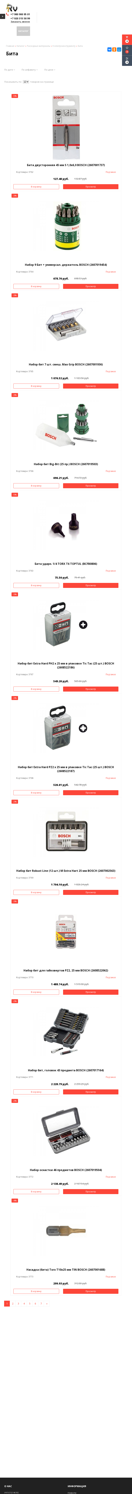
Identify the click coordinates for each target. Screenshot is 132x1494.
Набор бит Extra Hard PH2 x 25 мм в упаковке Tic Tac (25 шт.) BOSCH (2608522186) (66, 665)
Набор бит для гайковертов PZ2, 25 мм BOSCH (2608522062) (66, 970)
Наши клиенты (77, 31)
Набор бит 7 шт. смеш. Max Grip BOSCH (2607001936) (66, 364)
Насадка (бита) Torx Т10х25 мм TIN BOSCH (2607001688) (65, 1270)
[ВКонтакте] (109, 49)
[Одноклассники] (114, 49)
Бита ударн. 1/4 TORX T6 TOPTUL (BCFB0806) (66, 564)
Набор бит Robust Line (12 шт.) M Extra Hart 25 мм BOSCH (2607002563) (65, 871)
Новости (96, 31)
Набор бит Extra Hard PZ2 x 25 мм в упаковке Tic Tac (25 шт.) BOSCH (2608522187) (66, 769)
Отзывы (58, 31)
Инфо (46, 31)
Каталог (23, 31)
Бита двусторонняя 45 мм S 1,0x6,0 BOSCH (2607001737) (66, 165)
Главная (10, 31)
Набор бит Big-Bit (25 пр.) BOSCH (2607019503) (66, 464)
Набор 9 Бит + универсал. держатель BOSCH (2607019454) (66, 265)
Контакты (111, 31)
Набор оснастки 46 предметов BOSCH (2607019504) (66, 1170)
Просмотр (91, 186)
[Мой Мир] (119, 49)
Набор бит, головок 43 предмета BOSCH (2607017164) (66, 1070)
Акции (35, 31)
